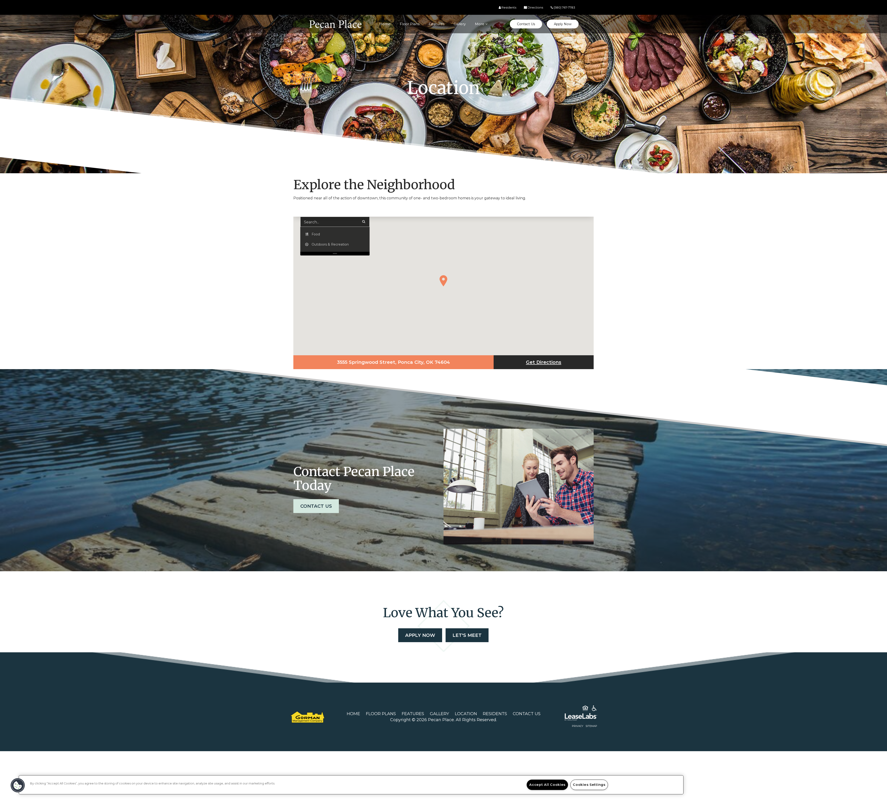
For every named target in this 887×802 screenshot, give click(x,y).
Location (466, 713)
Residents (495, 713)
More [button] (480, 24)
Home (385, 24)
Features (436, 24)
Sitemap (591, 726)
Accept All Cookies (547, 785)
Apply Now (423, 635)
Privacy (577, 726)
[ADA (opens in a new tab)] (594, 709)
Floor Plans (409, 24)
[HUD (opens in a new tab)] (585, 709)
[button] (526, 24)
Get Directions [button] (560, 362)
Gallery (460, 24)
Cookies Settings (589, 785)
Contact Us (316, 506)
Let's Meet (467, 635)
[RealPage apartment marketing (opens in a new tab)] (574, 717)
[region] (351, 785)
